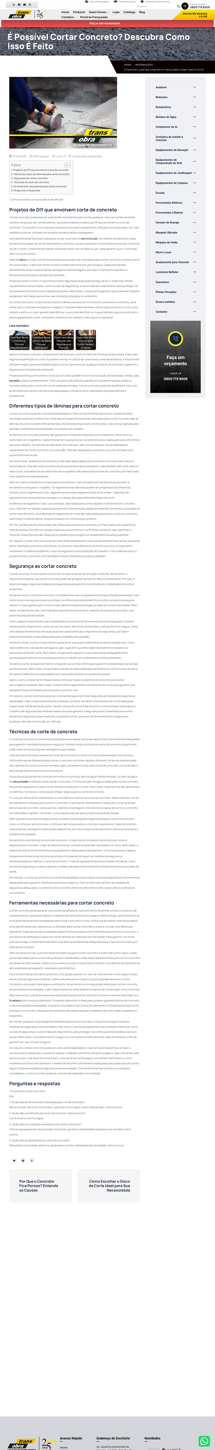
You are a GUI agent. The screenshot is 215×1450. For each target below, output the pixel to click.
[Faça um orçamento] (175, 338)
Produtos (79, 12)
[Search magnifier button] (178, 6)
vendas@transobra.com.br (157, 1)
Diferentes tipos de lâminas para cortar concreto (42, 174)
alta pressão (20, 781)
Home (65, 12)
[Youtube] (24, 5)
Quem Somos (97, 12)
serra (23, 259)
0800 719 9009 (200, 7)
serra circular (89, 238)
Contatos (67, 17)
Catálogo (129, 12)
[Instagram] (30, 5)
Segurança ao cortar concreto (31, 178)
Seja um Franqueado (99, 1)
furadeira (15, 1000)
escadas (14, 380)
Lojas (116, 12)
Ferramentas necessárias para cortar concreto (40, 186)
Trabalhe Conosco (127, 1)
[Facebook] (19, 5)
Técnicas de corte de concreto (31, 182)
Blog (142, 12)
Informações (144, 64)
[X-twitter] (14, 5)
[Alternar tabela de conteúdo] (66, 165)
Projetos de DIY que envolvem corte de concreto (41, 170)
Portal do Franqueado (94, 17)
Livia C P (60, 156)
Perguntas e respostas (27, 190)
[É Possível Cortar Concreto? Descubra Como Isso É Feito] (14, 1160)
